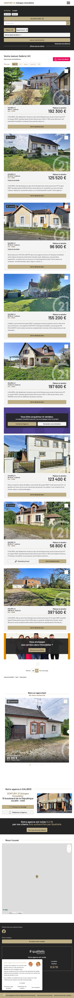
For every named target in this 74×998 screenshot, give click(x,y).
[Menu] (68, 2)
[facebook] (4, 931)
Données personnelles (45, 995)
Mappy (20, 913)
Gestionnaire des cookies (62, 995)
